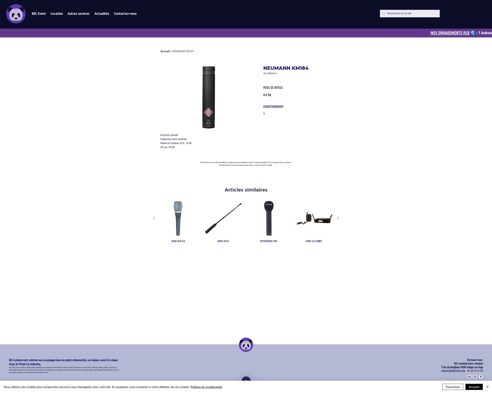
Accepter (474, 387)
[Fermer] (487, 387)
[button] (78, 14)
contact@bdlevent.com (454, 370)
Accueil (165, 51)
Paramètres (453, 387)
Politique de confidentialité (206, 387)
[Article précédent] (154, 218)
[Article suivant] (338, 218)
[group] (246, 221)
